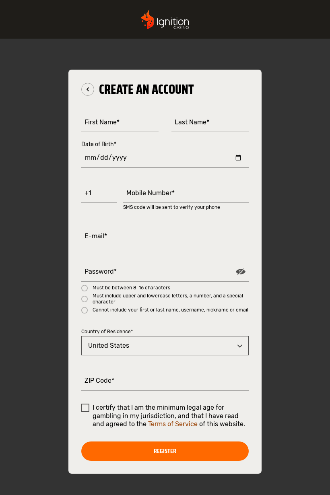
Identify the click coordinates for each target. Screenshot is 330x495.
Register (165, 451)
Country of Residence (107, 331)
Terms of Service (173, 424)
